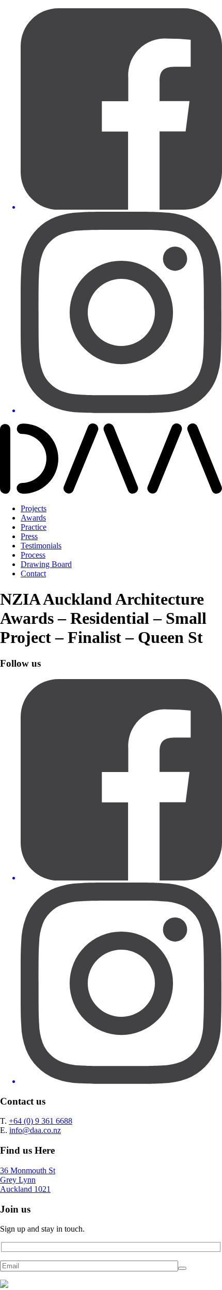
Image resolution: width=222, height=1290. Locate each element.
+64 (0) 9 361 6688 (40, 1120)
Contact (33, 573)
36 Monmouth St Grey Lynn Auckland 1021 (27, 1179)
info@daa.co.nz (35, 1130)
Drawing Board (46, 564)
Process (33, 554)
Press (29, 536)
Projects (33, 508)
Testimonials (41, 545)
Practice (33, 527)
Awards (33, 517)
